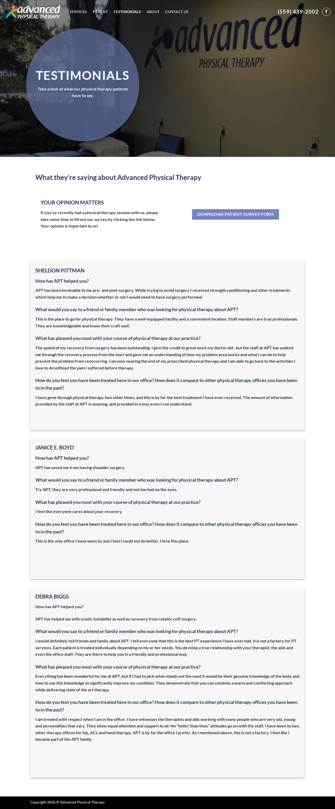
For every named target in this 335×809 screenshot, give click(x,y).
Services (78, 11)
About (153, 11)
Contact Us (176, 11)
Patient (100, 11)
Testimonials (127, 11)
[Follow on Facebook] (326, 12)
